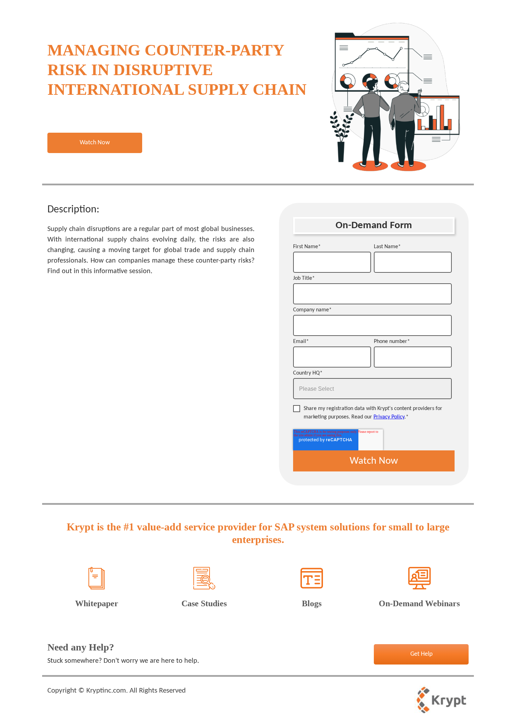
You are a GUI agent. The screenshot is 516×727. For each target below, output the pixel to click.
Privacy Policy (388, 417)
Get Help (421, 654)
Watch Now (95, 142)
